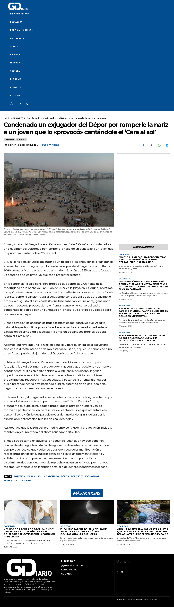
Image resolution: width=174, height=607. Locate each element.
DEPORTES (18, 118)
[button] (11, 104)
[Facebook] (21, 104)
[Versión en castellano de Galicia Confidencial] (18, 6)
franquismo (11, 480)
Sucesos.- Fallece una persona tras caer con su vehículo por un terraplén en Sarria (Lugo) (142, 260)
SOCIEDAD (21, 139)
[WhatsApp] (159, 145)
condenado (51, 476)
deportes (77, 476)
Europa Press (50, 145)
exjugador (92, 476)
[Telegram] (166, 145)
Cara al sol (34, 476)
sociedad (27, 480)
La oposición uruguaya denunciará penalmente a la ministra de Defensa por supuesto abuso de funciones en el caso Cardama (143, 285)
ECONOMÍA (124, 279)
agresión (19, 476)
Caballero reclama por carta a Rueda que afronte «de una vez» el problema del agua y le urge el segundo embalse (142, 532)
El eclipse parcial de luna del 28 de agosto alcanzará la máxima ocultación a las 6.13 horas (142, 338)
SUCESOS (124, 254)
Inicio (7, 118)
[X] (27, 104)
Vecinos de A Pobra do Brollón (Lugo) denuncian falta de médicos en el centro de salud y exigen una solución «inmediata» (143, 312)
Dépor (65, 476)
